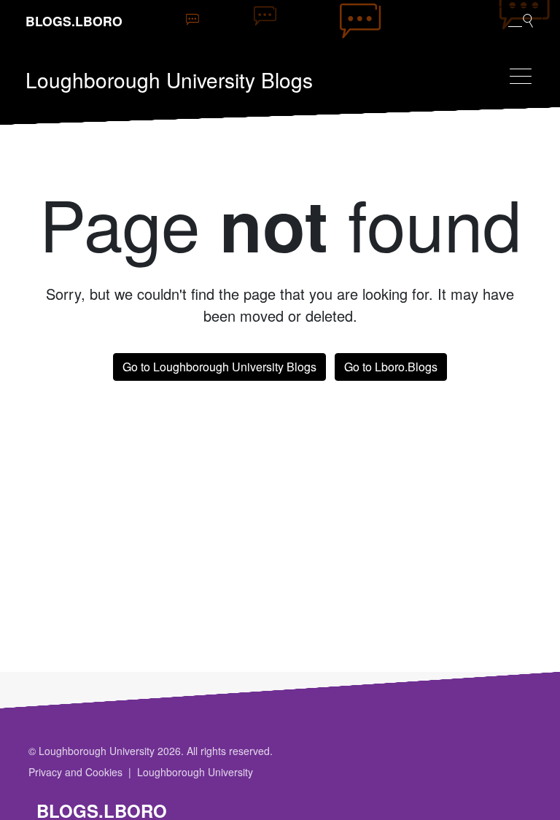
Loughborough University (195, 772)
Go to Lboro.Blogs (391, 366)
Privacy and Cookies (75, 772)
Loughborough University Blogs (169, 79)
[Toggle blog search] (520, 20)
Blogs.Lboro (74, 21)
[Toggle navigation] (520, 76)
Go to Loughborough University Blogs (219, 366)
